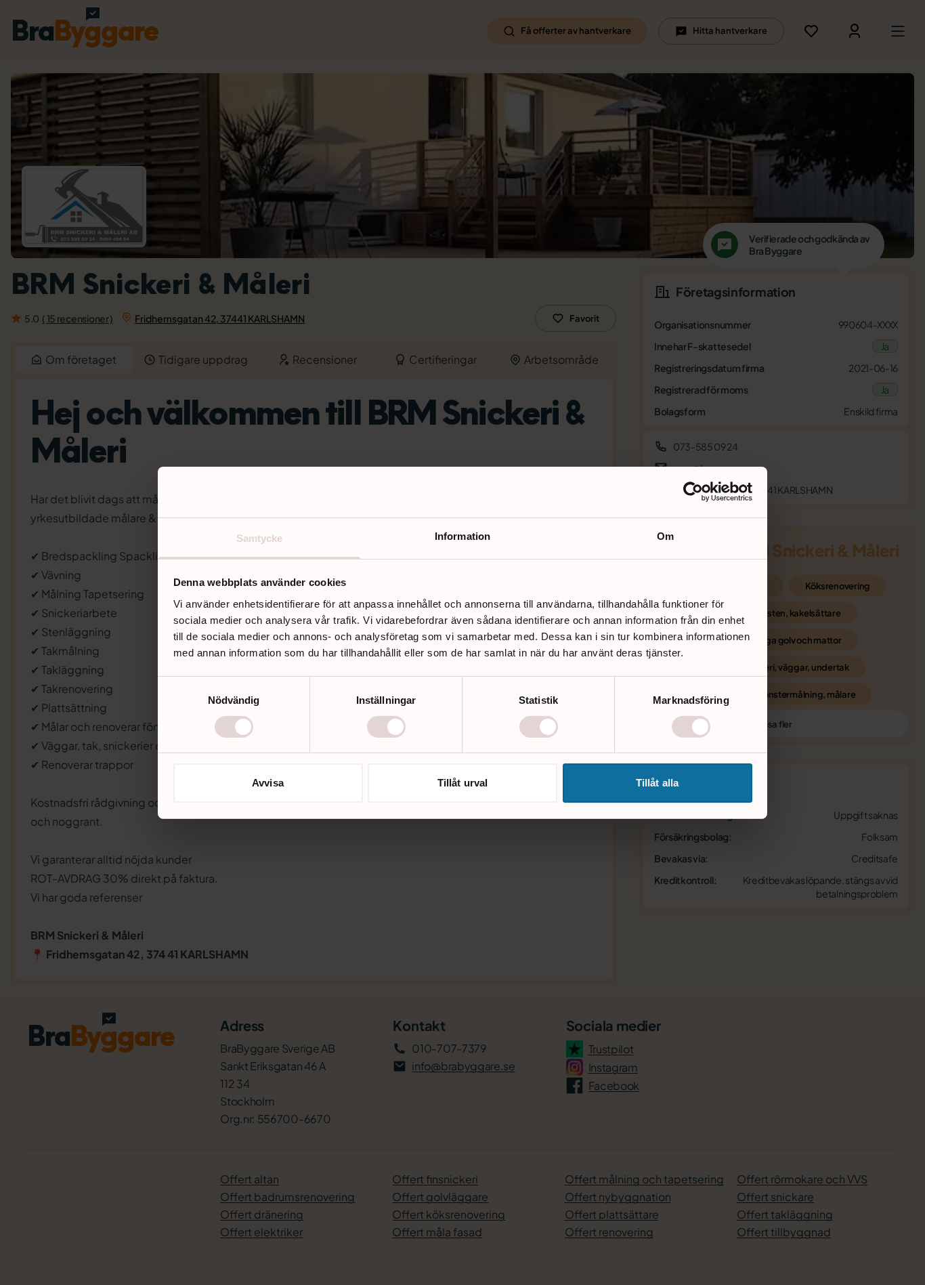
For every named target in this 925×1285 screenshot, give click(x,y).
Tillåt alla (657, 782)
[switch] (386, 727)
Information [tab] (462, 535)
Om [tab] (665, 535)
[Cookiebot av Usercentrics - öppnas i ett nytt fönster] (693, 492)
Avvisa (268, 782)
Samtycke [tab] (259, 537)
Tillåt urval (462, 782)
